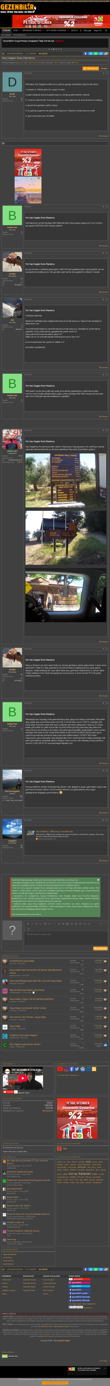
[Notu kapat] (105, 1368)
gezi (97, 1170)
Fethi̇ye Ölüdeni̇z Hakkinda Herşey (23, 1231)
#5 (107, 375)
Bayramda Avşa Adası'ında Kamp (27, 990)
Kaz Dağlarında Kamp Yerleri (25, 1044)
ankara (74, 1162)
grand (59, 1174)
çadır (66, 1165)
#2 (107, 207)
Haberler (5, 1287)
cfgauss (12, 1047)
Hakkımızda (6, 1280)
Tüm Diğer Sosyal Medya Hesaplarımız (82, 1304)
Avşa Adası (15, 1026)
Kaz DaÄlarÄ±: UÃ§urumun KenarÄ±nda (54, 831)
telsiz (59, 1182)
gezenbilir (90, 1170)
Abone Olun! (87, 1308)
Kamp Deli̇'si (12, 1197)
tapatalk (99, 1180)
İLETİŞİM (106, 1)
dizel (99, 1167)
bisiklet (60, 1165)
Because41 (48, 1111)
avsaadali (13, 1029)
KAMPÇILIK (11, 1193)
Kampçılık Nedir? (15, 1188)
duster (66, 1170)
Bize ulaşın (103, 1361)
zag (65, 1148)
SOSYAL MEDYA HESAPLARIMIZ (77, 1)
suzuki (92, 1180)
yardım (88, 1182)
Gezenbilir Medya (29, 1287)
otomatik (97, 1177)
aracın (95, 1162)
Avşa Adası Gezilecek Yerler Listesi (28, 1008)
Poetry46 (13, 983)
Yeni (15, 30)
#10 (106, 820)
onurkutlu (13, 963)
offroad (88, 1177)
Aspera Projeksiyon (8, 1264)
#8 (107, 703)
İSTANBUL (18, 285)
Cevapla (104, 136)
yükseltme (97, 1182)
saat (76, 1180)
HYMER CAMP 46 (15, 1222)
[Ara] (106, 30)
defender (82, 1167)
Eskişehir (19, 329)
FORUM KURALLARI (95, 1)
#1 (107, 73)
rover (71, 1180)
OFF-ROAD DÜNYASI (56, 30)
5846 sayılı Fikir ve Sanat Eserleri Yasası (55, 1326)
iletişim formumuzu (47, 1336)
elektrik (73, 1170)
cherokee (72, 1167)
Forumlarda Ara (19, 35)
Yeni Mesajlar (6, 35)
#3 (107, 253)
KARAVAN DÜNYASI (31, 30)
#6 (107, 430)
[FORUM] (3, 54)
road (65, 1180)
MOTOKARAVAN (13, 1177)
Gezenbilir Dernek (29, 1283)
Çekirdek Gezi (14, 1038)
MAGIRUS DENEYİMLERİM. (20, 1172)
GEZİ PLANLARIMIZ (15, 1185)
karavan (85, 1173)
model (101, 1174)
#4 (107, 299)
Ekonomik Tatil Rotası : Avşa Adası (28, 1017)
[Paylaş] (103, 73)
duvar (20, 63)
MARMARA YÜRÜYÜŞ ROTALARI (20, 1219)
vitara (72, 1182)
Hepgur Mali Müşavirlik (9, 1254)
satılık (86, 1180)
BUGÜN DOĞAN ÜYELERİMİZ (69, 1144)
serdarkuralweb (15, 975)
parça (59, 1180)
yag (77, 1182)
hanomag (11, 1239)
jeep (65, 1174)
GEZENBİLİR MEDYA (57, 1)
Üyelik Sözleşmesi (49, 1283)
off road (80, 1177)
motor (73, 1177)
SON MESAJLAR (9, 1157)
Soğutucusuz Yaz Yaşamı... (19, 1205)
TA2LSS (19, 462)
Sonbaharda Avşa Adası (22, 961)
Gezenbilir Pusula (29, 1280)
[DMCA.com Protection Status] (10, 1357)
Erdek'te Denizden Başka (23, 1035)
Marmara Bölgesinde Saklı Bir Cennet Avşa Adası (36, 981)
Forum (6, 30)
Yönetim (5, 1283)
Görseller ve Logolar (9, 1290)
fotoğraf (81, 1170)
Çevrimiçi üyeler (11, 1144)
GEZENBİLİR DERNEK (41, 1)
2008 (59, 1162)
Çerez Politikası (48, 1290)
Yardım (45, 1294)
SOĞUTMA (11, 1210)
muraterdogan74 (15, 992)
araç (88, 1161)
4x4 (64, 1162)
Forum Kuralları (48, 1280)
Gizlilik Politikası (49, 1287)
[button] (19, 30)
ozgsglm (99, 1046)
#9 (107, 771)
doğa (59, 1170)
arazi (101, 1162)
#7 (107, 649)
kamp (73, 1174)
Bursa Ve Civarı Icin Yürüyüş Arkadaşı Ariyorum (28, 1214)
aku (68, 1162)
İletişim (4, 1294)
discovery (91, 1167)
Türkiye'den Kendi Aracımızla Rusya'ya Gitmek (28, 1180)
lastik (94, 1174)
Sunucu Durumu (8, 1352)
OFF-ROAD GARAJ (14, 1244)
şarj (81, 1180)
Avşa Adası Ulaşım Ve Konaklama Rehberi (32, 999)
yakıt (82, 1182)
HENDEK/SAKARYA (15, 460)
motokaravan (63, 1177)
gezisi (103, 1170)
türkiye (66, 1182)
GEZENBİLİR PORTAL (26, 1)
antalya (81, 1162)
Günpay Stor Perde (8, 1260)
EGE (8, 1236)
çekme (73, 1165)
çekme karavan (84, 1165)
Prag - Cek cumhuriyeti (14, 800)
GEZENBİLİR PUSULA (10, 1)
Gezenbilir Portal (29, 1290)
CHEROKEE (11, 1168)
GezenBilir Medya (63, 1341)
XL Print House (7, 1257)
